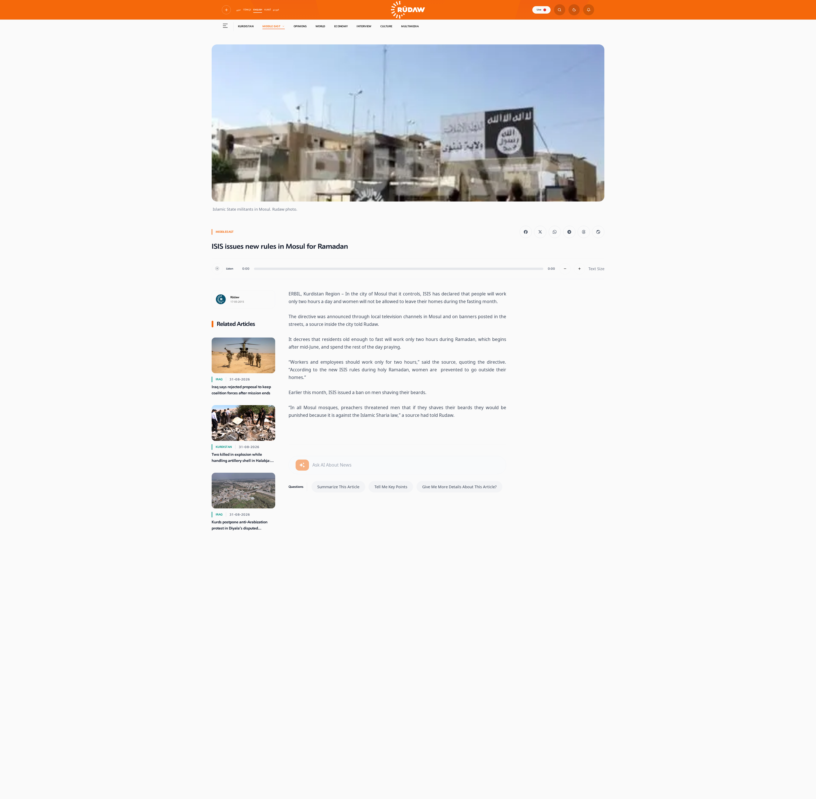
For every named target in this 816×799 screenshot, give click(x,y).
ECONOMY (341, 26)
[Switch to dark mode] (574, 10)
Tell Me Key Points (390, 486)
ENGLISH (257, 9)
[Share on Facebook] (526, 232)
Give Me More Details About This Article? (459, 486)
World (320, 26)
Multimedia (410, 26)
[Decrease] (565, 268)
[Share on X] (540, 232)
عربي (238, 9)
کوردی (276, 9)
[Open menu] (225, 26)
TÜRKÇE (247, 9)
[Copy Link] (598, 232)
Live (539, 9)
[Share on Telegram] (569, 232)
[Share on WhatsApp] (555, 232)
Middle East (271, 26)
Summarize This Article (338, 486)
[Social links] (226, 9)
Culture (386, 26)
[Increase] (579, 268)
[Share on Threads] (584, 232)
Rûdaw (234, 297)
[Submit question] (302, 465)
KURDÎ (267, 9)
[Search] (559, 10)
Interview (364, 26)
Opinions (300, 26)
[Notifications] (588, 10)
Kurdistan (246, 26)
